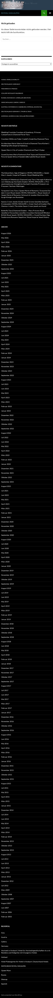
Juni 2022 (5, 442)
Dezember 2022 (7, 415)
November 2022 (7, 420)
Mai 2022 (5, 446)
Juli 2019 (4, 593)
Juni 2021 (5, 495)
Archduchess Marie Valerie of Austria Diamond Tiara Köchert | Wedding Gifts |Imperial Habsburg (25, 144)
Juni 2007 (5, 908)
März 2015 (5, 801)
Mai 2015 (5, 792)
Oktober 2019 (6, 579)
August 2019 (6, 588)
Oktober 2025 (6, 264)
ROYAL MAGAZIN (10, 13)
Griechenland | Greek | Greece (13, 102)
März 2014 (5, 832)
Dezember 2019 (7, 570)
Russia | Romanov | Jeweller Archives (16, 98)
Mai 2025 (5, 287)
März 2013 (5, 872)
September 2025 (7, 269)
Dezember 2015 (7, 766)
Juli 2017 (4, 690)
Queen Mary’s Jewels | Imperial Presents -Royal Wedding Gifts (25, 174)
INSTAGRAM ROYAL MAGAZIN (13, 966)
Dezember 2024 (7, 309)
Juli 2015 (4, 788)
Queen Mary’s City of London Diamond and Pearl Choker (23, 150)
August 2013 (6, 854)
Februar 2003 (6, 917)
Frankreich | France (9, 89)
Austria (4, 937)
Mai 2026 (5, 238)
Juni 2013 (5, 863)
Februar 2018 (6, 659)
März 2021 (5, 508)
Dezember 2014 (7, 810)
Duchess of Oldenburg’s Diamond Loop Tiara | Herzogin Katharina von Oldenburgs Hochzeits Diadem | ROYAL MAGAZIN (26, 180)
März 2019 (5, 610)
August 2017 (6, 686)
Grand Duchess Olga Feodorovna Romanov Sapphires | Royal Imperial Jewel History (25, 216)
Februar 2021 (6, 513)
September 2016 (7, 730)
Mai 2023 (5, 393)
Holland (4, 957)
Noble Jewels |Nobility (10, 79)
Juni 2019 (5, 597)
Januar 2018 (6, 664)
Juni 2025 (5, 282)
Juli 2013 (4, 859)
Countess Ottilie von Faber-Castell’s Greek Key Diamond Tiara (25, 139)
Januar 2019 (6, 619)
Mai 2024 (5, 340)
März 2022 (5, 455)
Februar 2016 (6, 757)
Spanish (4, 984)
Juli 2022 (4, 437)
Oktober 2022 (6, 424)
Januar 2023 (6, 411)
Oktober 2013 (6, 846)
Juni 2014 (5, 819)
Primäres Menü (50, 13)
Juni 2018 (5, 646)
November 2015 (7, 770)
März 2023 (5, 402)
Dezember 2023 (7, 362)
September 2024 (7, 322)
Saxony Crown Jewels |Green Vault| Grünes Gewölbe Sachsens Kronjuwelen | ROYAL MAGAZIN (25, 203)
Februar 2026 (6, 251)
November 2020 (7, 526)
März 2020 (5, 562)
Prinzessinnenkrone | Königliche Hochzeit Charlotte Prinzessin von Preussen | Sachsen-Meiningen (25, 184)
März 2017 (5, 704)
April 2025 (5, 291)
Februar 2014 (6, 837)
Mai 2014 (5, 823)
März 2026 (5, 247)
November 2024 (7, 313)
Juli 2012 (4, 885)
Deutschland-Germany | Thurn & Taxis (16, 111)
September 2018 (7, 637)
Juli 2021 (4, 491)
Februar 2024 (6, 353)
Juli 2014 (4, 815)
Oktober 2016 (6, 726)
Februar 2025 (6, 300)
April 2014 (5, 828)
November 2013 (7, 841)
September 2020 (7, 535)
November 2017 (7, 673)
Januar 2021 (6, 517)
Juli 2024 (4, 331)
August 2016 (6, 735)
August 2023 (6, 380)
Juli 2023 (4, 384)
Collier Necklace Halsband (12, 93)
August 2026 (6, 233)
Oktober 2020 (6, 531)
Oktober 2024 (6, 318)
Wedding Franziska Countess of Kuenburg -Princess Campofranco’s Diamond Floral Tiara (21, 133)
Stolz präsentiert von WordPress (11, 995)
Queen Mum (6, 970)
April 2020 (5, 557)
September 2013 (7, 850)
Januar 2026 (6, 255)
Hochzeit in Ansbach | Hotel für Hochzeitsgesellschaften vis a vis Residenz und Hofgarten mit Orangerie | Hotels (25, 951)
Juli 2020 (4, 544)
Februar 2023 (6, 406)
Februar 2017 (6, 708)
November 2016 (7, 721)
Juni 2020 (5, 548)
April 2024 (5, 344)
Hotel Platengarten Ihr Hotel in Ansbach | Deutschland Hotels (24, 962)
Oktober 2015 (6, 775)
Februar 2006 (6, 912)
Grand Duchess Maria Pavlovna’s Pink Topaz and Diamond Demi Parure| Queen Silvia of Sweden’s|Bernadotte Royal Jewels (25, 155)
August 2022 (6, 433)
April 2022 (5, 451)
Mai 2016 (5, 744)
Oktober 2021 (6, 477)
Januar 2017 (6, 712)
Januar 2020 (6, 566)
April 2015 (5, 797)
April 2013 (5, 868)
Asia (3, 933)
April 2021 (5, 504)
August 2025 (6, 273)
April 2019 (5, 606)
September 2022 (7, 429)
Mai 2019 (5, 602)
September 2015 (7, 779)
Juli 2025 (4, 278)
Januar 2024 (6, 358)
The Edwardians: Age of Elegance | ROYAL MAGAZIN (21, 173)
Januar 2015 (6, 806)
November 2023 (7, 366)
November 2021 (7, 473)
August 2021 (6, 486)
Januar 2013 (6, 877)
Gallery (4, 942)
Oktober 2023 (6, 371)
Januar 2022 (6, 464)
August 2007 (6, 903)
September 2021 (7, 482)
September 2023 (7, 375)
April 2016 (5, 748)
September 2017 (7, 681)
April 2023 (5, 397)
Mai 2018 (5, 650)
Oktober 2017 (6, 677)
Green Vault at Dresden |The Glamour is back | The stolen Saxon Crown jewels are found (26, 205)
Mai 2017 (5, 699)
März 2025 (5, 295)
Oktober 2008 (6, 894)
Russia (3, 975)
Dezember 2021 (7, 468)
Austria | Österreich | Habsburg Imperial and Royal (21, 107)
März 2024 (5, 349)
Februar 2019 (6, 615)
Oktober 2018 (6, 633)
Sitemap (4, 979)
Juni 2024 (5, 335)
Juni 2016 (5, 739)
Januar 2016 (6, 761)
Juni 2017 (5, 695)
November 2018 (7, 628)
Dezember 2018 (7, 624)
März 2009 (5, 890)
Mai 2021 (5, 500)
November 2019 (7, 575)
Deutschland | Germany (10, 84)
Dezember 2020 (7, 522)
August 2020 (6, 539)
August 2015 (6, 783)
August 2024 (6, 326)
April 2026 (5, 242)
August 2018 (6, 641)
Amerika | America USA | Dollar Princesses (17, 116)
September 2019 (7, 584)
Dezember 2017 (7, 668)
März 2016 (5, 752)
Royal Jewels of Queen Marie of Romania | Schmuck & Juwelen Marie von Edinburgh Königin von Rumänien (25, 195)
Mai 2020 (5, 553)
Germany (4, 946)
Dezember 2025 (7, 260)
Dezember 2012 (7, 881)
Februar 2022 (6, 460)
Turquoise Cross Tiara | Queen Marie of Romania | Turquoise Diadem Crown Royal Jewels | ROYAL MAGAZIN (26, 192)
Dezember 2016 (7, 717)
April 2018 (5, 655)
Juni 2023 (5, 389)
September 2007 (7, 899)
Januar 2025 (6, 304)
